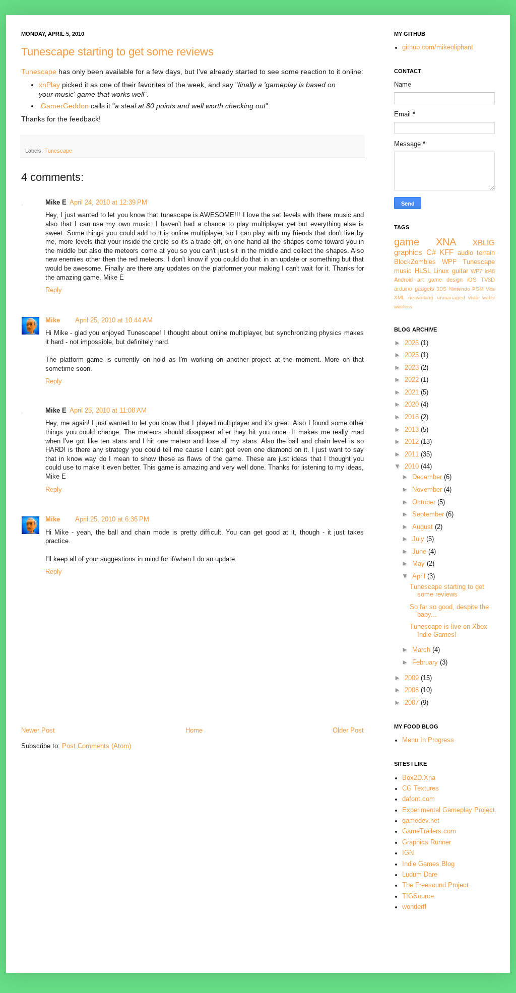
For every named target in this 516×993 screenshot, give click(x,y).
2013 (413, 429)
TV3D (488, 280)
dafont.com (418, 799)
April (419, 576)
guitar (460, 271)
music (403, 271)
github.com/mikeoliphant (437, 47)
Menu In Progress (428, 740)
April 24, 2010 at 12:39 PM (108, 202)
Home (194, 730)
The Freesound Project (435, 885)
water (488, 297)
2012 (413, 441)
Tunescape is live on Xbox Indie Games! (448, 630)
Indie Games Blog (428, 864)
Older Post (348, 730)
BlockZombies (415, 262)
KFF (446, 252)
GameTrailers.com (429, 831)
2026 (413, 343)
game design (445, 280)
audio (465, 252)
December (428, 477)
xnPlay (49, 85)
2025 (413, 355)
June (420, 551)
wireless (403, 306)
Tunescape (38, 72)
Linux (441, 271)
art (420, 280)
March (422, 649)
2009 (413, 678)
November (428, 489)
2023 (413, 367)
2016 (413, 417)
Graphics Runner (426, 842)
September (429, 514)
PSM (477, 289)
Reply (53, 290)
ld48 (490, 271)
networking (420, 297)
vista (473, 297)
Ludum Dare (419, 874)
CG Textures (420, 788)
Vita (490, 289)
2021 (413, 392)
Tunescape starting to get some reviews (117, 51)
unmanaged (451, 297)
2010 (413, 466)
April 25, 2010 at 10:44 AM (114, 320)
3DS (441, 289)
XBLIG (484, 242)
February (426, 662)
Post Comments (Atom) (96, 746)
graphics (408, 252)
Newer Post (38, 730)
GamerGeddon (65, 106)
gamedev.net (420, 820)
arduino (403, 289)
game (406, 241)
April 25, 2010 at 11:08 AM (108, 410)
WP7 (476, 271)
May (419, 563)
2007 (413, 702)
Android (403, 280)
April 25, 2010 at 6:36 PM (112, 519)
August (423, 527)
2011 (413, 454)
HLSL (423, 271)
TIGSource (418, 896)
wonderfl (414, 906)
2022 (413, 379)
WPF (449, 262)
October (424, 502)
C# (431, 252)
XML (399, 297)
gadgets (424, 289)
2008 (413, 690)
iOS (471, 280)
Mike (52, 320)
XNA (446, 241)
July (419, 539)
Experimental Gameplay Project (448, 810)
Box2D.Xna (418, 777)
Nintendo (459, 289)
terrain (486, 252)
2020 (413, 404)
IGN (408, 852)
